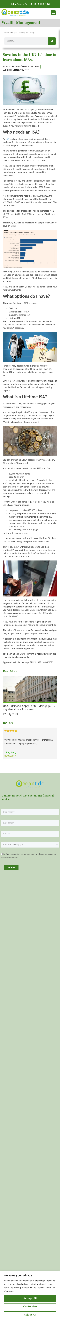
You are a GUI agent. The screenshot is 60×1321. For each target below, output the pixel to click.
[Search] (52, 41)
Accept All (30, 1298)
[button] (53, 12)
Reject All (30, 1314)
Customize (30, 1306)
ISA (7, 139)
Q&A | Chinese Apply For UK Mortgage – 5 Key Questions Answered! (29, 707)
